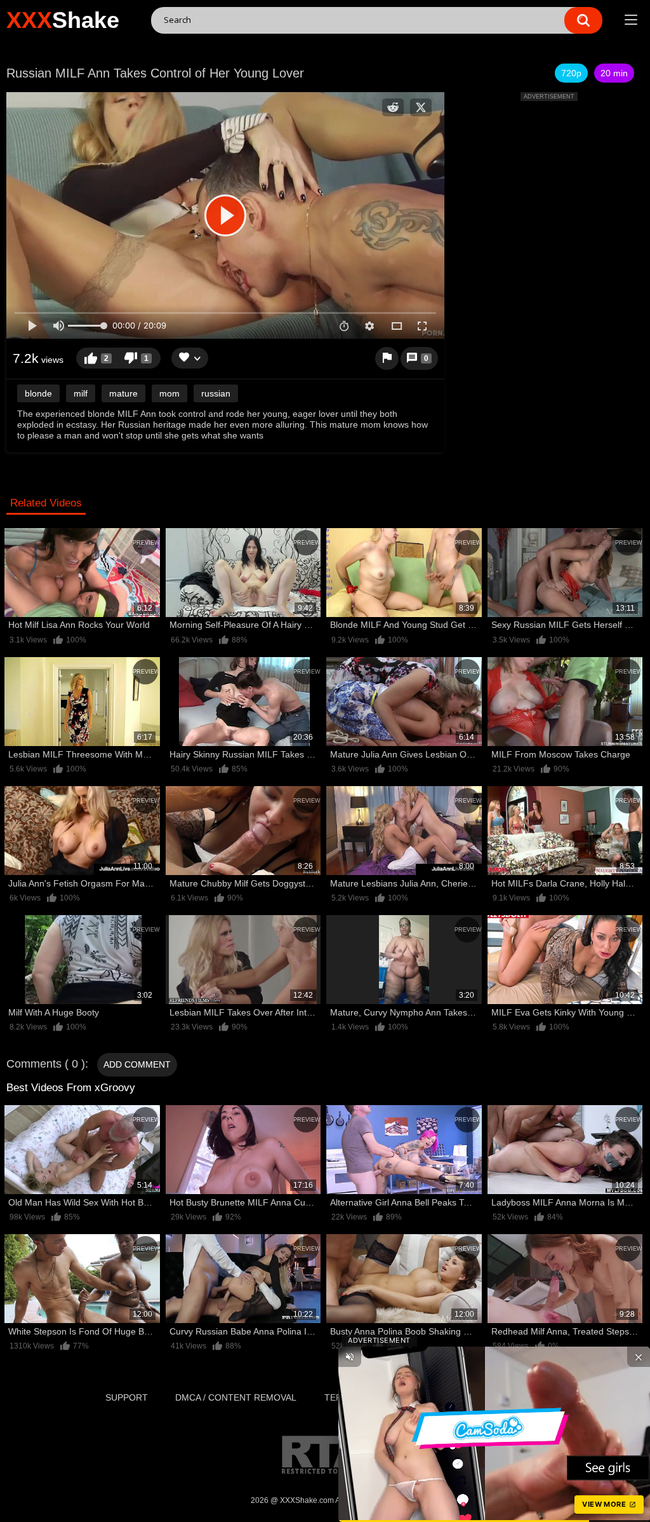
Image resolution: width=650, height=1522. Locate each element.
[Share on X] (421, 107)
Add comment (137, 1064)
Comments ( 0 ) (45, 1063)
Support (126, 1397)
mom (169, 393)
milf (81, 393)
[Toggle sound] (349, 1357)
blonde (38, 393)
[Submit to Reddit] (393, 107)
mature (123, 393)
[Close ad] (638, 1357)
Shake (62, 20)
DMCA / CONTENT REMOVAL (235, 1397)
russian (215, 393)
